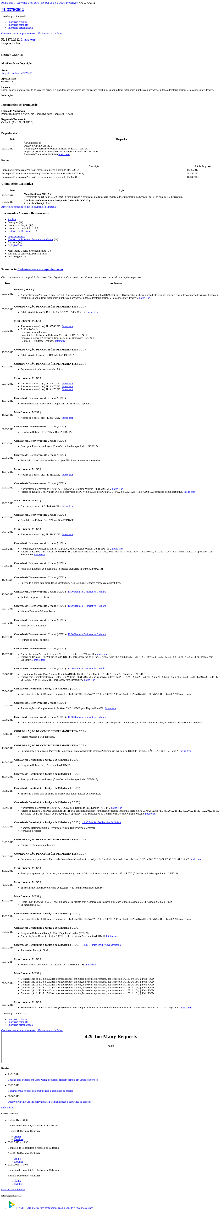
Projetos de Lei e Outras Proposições (59, 2)
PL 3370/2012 (12, 9)
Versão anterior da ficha (50, 33)
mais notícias (7, 1107)
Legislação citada (16, 236)
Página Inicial (8, 2)
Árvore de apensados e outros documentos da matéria (28, 206)
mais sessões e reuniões (13, 1189)
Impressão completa (18, 24)
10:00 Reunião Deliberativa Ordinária (87, 591)
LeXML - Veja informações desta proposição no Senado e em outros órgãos (54, 1208)
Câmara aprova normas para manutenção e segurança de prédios (40, 1090)
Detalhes (18, 1139)
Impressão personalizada (20, 27)
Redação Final (15, 245)
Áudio (17, 1136)
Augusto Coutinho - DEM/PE (16, 73)
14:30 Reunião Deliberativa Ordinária (101, 822)
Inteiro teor (28, 39)
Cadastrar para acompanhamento (18, 33)
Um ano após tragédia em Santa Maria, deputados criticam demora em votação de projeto (53, 1079)
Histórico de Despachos (20, 231)
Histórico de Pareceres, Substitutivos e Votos (30, 239)
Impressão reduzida (18, 22)
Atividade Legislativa (28, 2)
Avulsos (12, 219)
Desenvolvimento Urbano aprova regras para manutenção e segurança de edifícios (49, 1101)
